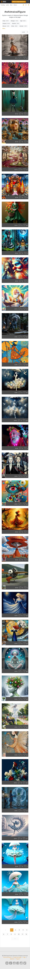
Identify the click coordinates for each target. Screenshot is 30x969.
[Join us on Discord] (7, 963)
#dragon (14, 20)
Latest (7, 5)
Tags (24, 957)
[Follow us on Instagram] (21, 963)
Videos (15, 5)
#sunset (6, 23)
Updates (12, 959)
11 (22, 934)
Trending (2, 5)
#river (14, 26)
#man (5, 20)
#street (23, 26)
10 (18, 934)
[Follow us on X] (24, 963)
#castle (15, 23)
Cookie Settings (17, 957)
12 (26, 934)
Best (11, 5)
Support (18, 959)
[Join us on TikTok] (10, 963)
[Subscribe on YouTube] (14, 963)
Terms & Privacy (7, 957)
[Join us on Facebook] (17, 963)
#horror (6, 26)
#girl (23, 20)
